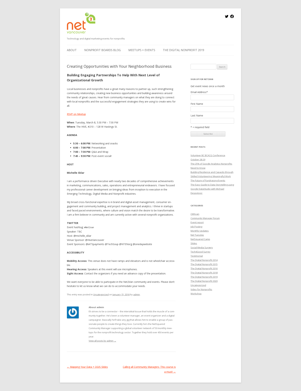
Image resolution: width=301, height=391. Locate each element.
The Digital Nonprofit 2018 (204, 272)
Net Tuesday (197, 235)
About (72, 50)
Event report (197, 222)
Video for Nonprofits (201, 289)
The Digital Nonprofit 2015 (204, 264)
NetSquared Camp (200, 239)
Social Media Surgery (202, 247)
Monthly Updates (200, 230)
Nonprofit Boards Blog (102, 50)
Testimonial (197, 255)
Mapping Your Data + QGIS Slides (87, 366)
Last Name (197, 115)
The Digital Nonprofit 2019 (183, 50)
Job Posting (196, 226)
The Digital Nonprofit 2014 (204, 260)
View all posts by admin (102, 340)
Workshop (196, 293)
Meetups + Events (141, 50)
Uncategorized (101, 294)
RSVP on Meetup (76, 114)
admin (136, 294)
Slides (194, 243)
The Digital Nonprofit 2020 (204, 281)
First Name (197, 104)
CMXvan (195, 214)
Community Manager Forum (205, 218)
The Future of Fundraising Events (208, 180)
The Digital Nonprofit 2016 (204, 268)
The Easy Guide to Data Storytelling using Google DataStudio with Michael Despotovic (212, 189)
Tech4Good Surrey (200, 251)
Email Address (199, 92)
